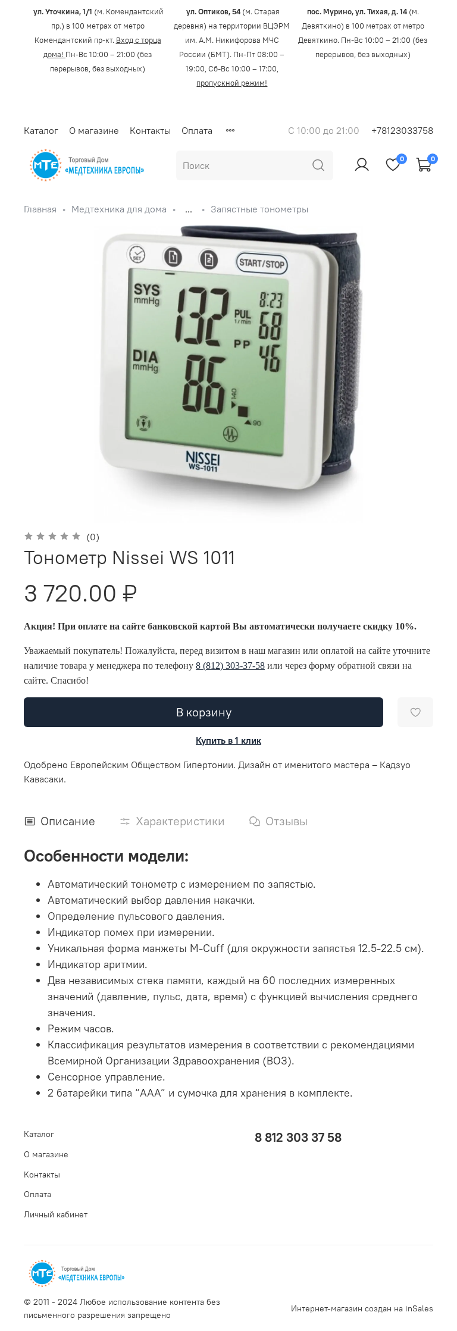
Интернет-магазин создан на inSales (362, 1308)
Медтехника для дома (119, 209)
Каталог (41, 130)
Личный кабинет (55, 1214)
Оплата (196, 130)
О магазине (94, 130)
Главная (40, 209)
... (188, 208)
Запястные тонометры (259, 209)
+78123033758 (402, 130)
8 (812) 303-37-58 (230, 665)
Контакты (150, 130)
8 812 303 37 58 (298, 1137)
